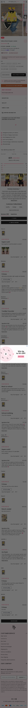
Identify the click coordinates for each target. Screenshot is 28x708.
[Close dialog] (26, 346)
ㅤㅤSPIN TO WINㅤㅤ (20, 356)
